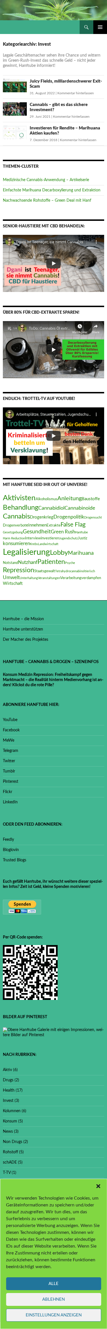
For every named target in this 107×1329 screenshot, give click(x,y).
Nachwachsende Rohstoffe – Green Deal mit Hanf (47, 201)
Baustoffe (91, 499)
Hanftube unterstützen (23, 629)
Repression (18, 570)
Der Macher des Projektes (25, 640)
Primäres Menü (100, 27)
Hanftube (81, 532)
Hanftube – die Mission (23, 619)
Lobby (59, 552)
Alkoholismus (46, 499)
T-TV (7, 1173)
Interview (33, 538)
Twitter (9, 761)
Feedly (8, 840)
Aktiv (7, 1070)
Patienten (51, 562)
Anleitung (69, 498)
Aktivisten (19, 498)
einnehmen (36, 525)
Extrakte (53, 525)
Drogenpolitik (68, 517)
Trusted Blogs (14, 860)
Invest (8, 1101)
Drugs (8, 1080)
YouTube (10, 720)
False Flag (73, 525)
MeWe (8, 740)
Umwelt (11, 577)
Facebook (11, 730)
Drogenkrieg (41, 517)
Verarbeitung (70, 578)
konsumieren (16, 543)
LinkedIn (10, 802)
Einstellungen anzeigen (54, 1315)
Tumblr (9, 771)
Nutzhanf (27, 562)
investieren (50, 538)
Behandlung (20, 507)
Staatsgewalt (44, 571)
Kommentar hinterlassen (75, 93)
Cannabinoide (79, 508)
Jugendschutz (68, 538)
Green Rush (63, 532)
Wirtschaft (13, 583)
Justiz (82, 538)
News (8, 1132)
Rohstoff (10, 1152)
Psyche (70, 563)
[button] (98, 1186)
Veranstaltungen (49, 578)
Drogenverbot (14, 525)
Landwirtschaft (48, 544)
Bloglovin (11, 850)
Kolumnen (12, 1111)
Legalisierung (26, 552)
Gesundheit (37, 532)
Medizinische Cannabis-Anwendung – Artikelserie (46, 180)
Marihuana (81, 553)
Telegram (10, 751)
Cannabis (16, 516)
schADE (10, 1162)
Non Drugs (12, 1142)
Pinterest (10, 782)
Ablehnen (53, 1299)
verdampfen (91, 578)
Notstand (10, 563)
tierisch (90, 571)
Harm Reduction (14, 538)
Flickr (7, 792)
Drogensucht (93, 517)
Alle (53, 1284)
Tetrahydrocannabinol (70, 571)
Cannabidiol (51, 508)
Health (9, 1090)
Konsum (10, 1121)
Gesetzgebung (13, 532)
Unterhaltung (29, 578)
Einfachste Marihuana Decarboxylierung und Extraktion (51, 190)
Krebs (34, 544)
